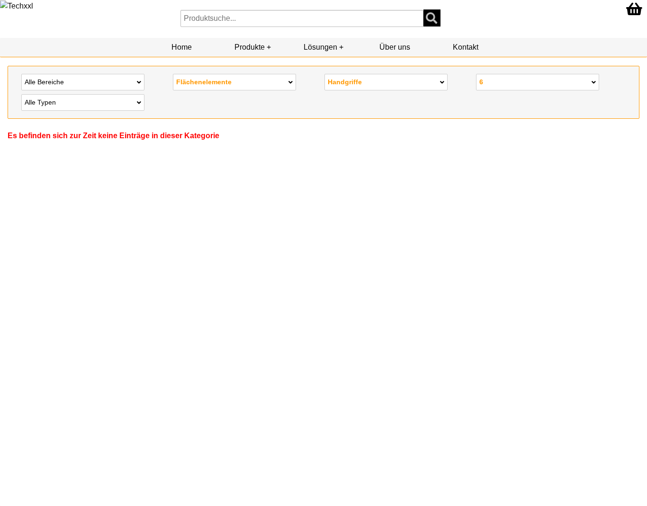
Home (181, 47)
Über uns (394, 47)
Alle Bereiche (44, 82)
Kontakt (465, 47)
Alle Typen (40, 102)
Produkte (249, 47)
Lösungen (320, 47)
